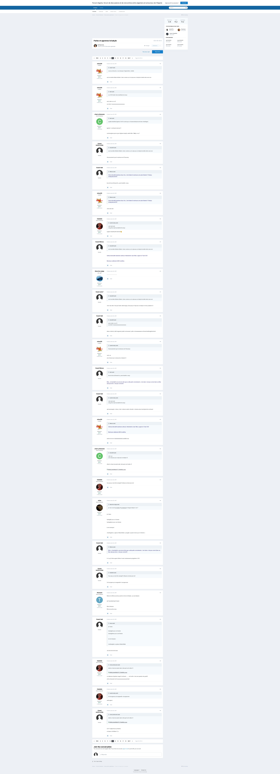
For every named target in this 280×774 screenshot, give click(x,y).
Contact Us (143, 770)
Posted (111, 63)
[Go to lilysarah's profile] (95, 45)
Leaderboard (122, 11)
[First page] (94, 58)
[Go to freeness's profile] (179, 30)
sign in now (125, 748)
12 (110, 58)
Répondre (157, 51)
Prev (97, 58)
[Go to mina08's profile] (99, 71)
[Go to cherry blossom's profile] (99, 121)
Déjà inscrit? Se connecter (171, 3)
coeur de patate (173, 33)
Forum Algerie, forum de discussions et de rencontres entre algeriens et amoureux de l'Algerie (127, 3)
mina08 (99, 63)
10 (105, 58)
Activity (101, 7)
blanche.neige (99, 271)
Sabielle (99, 219)
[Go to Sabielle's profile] (99, 226)
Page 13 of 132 (138, 58)
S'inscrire (184, 2)
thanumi (99, 592)
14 (115, 58)
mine (99, 500)
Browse (95, 7)
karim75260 (172, 29)
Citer (111, 81)
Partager (147, 45)
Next (129, 58)
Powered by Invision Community (140, 771)
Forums (94, 11)
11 (107, 58)
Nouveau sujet (146, 51)
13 (112, 58)
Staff (107, 11)
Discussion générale (110, 46)
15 (117, 58)
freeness (183, 29)
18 (125, 58)
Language (136, 770)
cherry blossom (99, 114)
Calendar (101, 11)
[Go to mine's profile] (99, 508)
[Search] (186, 8)
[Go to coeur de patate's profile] (167, 34)
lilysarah (101, 44)
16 (120, 58)
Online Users (113, 11)
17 (123, 58)
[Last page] (132, 58)
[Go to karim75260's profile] (167, 30)
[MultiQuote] (108, 82)
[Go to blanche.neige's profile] (99, 278)
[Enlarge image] (121, 231)
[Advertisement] (118, 28)
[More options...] (160, 64)
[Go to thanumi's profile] (99, 600)
